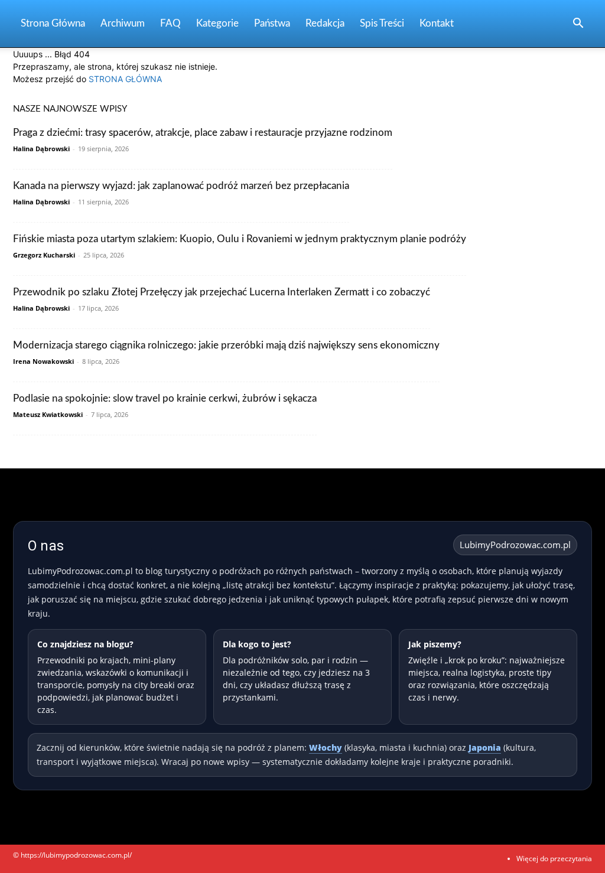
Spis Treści (382, 23)
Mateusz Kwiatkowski (48, 414)
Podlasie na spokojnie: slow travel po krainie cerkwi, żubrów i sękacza (165, 398)
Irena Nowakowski (43, 361)
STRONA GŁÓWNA (125, 79)
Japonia (485, 747)
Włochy (325, 747)
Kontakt (436, 23)
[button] (578, 24)
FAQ (170, 23)
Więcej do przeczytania (554, 859)
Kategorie (217, 23)
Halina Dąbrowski (41, 148)
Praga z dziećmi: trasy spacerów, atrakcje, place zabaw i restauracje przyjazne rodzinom (202, 133)
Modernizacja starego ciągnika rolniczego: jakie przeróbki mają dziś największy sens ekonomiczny (226, 345)
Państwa (272, 23)
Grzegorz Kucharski (44, 254)
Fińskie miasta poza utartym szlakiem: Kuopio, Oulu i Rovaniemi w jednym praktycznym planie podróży (239, 239)
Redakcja (324, 23)
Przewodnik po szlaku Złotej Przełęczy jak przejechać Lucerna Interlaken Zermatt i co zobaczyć (221, 292)
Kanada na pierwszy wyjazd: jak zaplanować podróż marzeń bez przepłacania (181, 186)
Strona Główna (53, 23)
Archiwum (122, 23)
